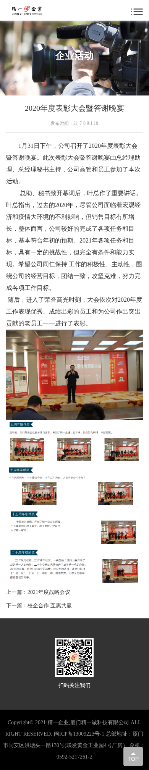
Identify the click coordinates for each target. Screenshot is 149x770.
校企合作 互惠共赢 (50, 605)
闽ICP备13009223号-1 (79, 734)
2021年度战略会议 (49, 592)
